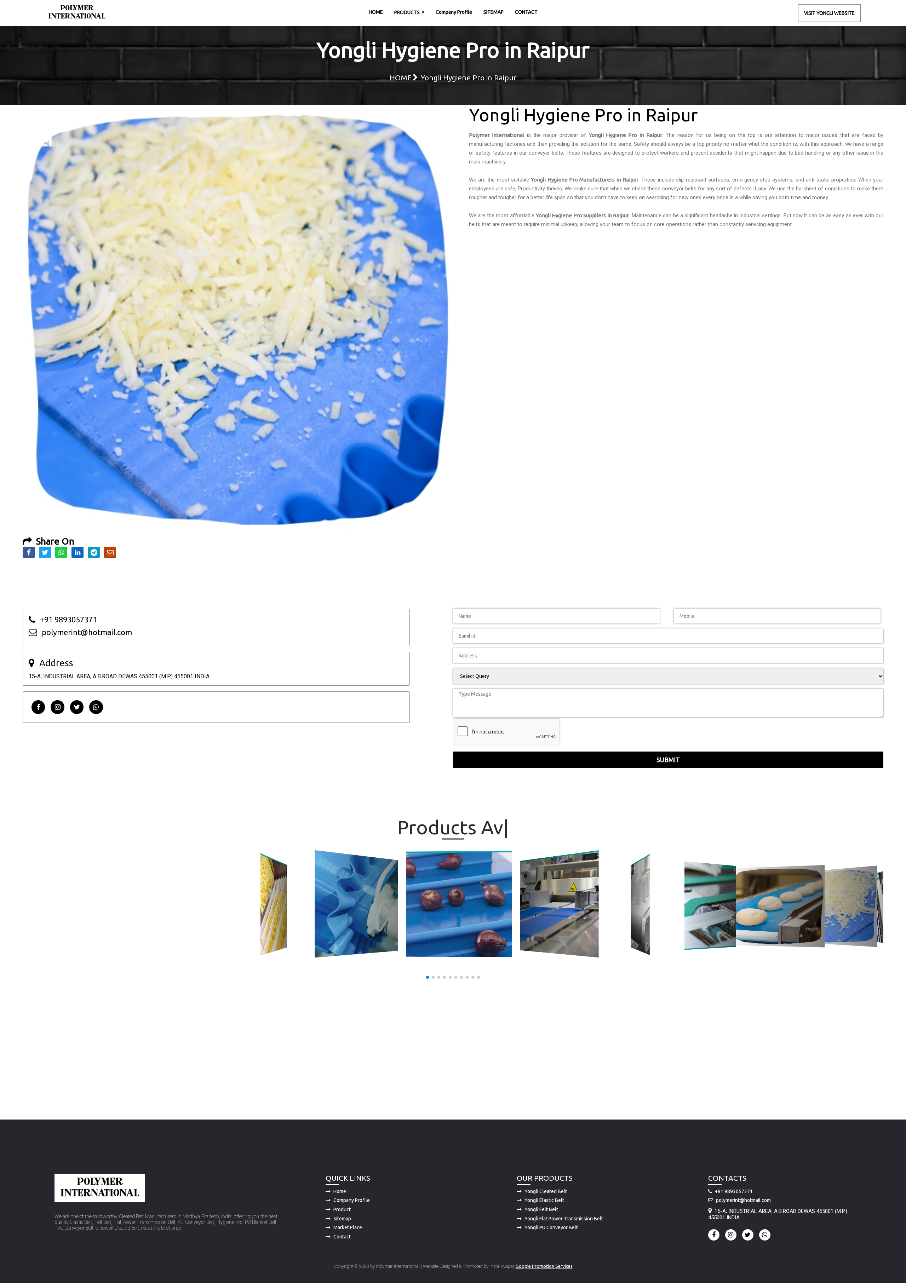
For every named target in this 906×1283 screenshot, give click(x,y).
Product (342, 1209)
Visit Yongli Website (829, 13)
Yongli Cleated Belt (545, 1191)
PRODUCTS (407, 12)
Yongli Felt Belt (541, 1209)
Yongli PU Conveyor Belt (551, 1227)
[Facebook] (38, 707)
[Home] (76, 13)
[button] (427, 977)
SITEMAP (493, 12)
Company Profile (454, 12)
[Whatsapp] (96, 707)
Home (339, 1191)
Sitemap (342, 1218)
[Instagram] (57, 707)
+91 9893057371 (734, 1191)
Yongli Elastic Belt (544, 1200)
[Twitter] (77, 707)
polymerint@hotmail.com (743, 1200)
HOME (376, 12)
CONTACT (526, 12)
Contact (342, 1236)
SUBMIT (668, 759)
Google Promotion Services (544, 1266)
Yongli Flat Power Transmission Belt (563, 1218)
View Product (275, 905)
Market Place (347, 1227)
